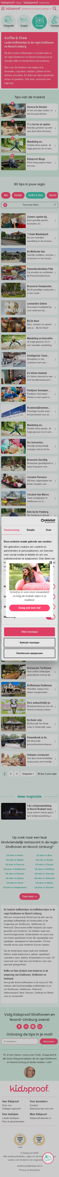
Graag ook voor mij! (29, 607)
